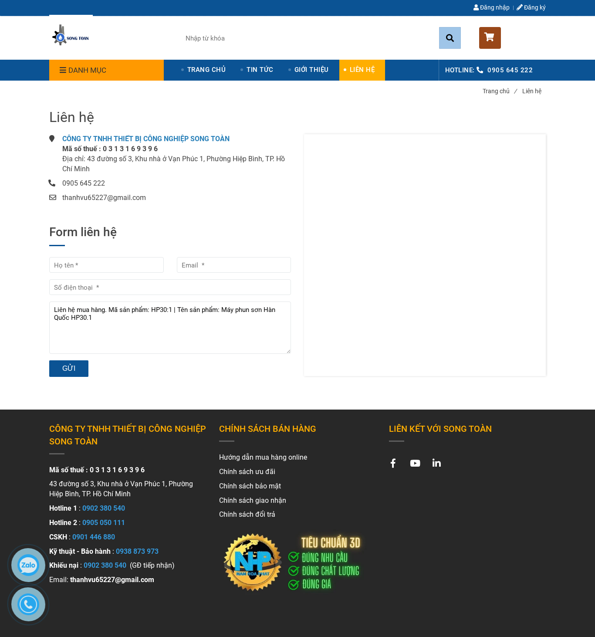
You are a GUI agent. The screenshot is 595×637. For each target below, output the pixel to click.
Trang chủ (500, 91)
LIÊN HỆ (362, 70)
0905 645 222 (510, 70)
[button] (512, 38)
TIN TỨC (260, 70)
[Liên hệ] (71, 36)
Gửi (68, 368)
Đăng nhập (494, 7)
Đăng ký (534, 7)
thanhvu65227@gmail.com (104, 197)
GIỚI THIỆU (311, 70)
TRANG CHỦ (206, 70)
